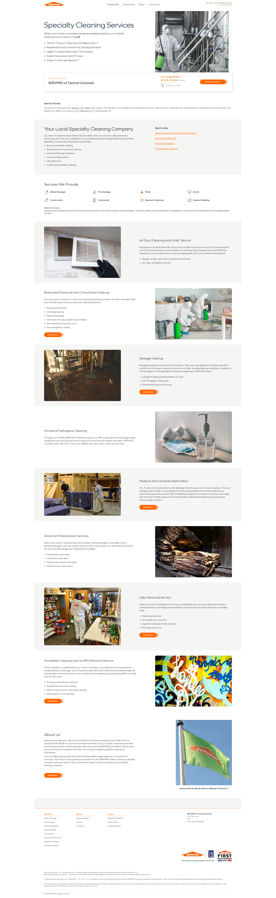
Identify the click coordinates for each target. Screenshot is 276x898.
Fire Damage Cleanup (166, 148)
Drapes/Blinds (176, 210)
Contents (47, 213)
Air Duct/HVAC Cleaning (109, 210)
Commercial (128, 4)
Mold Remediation (164, 143)
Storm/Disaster (50, 830)
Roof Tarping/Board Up (204, 210)
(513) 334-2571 (224, 5)
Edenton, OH (77, 108)
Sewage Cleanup (51, 210)
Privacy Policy (113, 822)
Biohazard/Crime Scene (68, 210)
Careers (79, 822)
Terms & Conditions (115, 818)
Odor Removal (188, 210)
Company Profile (82, 818)
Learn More (53, 335)
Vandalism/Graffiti (222, 210)
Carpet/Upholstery (127, 210)
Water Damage (50, 818)
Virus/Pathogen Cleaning (89, 210)
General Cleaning (51, 845)
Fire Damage (49, 822)
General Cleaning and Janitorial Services (175, 133)
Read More (52, 775)
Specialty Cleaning (51, 842)
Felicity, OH (90, 108)
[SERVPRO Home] (54, 4)
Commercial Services (165, 138)
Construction (49, 834)
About (141, 4)
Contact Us (154, 4)
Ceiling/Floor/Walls (143, 210)
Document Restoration (160, 210)
